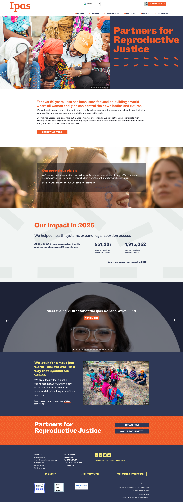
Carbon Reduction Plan (141, 491)
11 (103, 349)
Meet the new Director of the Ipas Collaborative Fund (91, 310)
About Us (80, 13)
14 (111, 349)
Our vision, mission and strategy (45, 460)
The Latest (146, 13)
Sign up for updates (131, 431)
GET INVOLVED (69, 455)
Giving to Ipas (39, 463)
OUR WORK (68, 457)
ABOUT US (38, 455)
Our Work (95, 13)
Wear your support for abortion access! (110, 460)
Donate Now (156, 3)
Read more (91, 318)
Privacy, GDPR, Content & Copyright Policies (133, 487)
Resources (130, 13)
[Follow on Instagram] (100, 455)
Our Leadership (39, 457)
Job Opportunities (90, 474)
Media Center (39, 465)
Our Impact (50, 474)
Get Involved (163, 13)
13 (108, 349)
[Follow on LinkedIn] (96, 455)
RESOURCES (69, 465)
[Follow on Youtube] (109, 455)
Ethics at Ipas (144, 494)
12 (105, 349)
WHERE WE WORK (71, 460)
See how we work (52, 132)
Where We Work (113, 13)
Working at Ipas (39, 468)
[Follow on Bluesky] (105, 455)
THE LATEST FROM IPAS (73, 463)
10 (100, 349)
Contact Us (145, 484)
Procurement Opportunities (131, 474)
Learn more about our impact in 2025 (127, 262)
